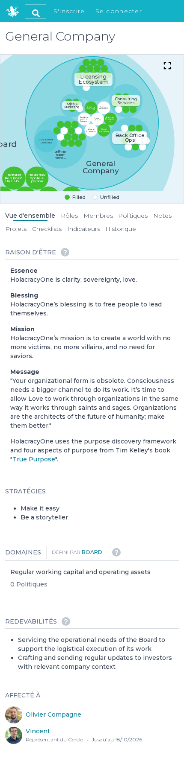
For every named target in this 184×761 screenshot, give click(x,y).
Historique (120, 229)
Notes (162, 215)
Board (92, 551)
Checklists (47, 229)
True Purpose (33, 459)
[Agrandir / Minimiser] (167, 65)
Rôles (69, 215)
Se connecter (118, 11)
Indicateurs (83, 229)
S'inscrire (69, 11)
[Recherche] (35, 11)
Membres (98, 215)
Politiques (133, 215)
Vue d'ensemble (30, 215)
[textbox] (94, 365)
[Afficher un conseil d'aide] (65, 252)
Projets (16, 229)
